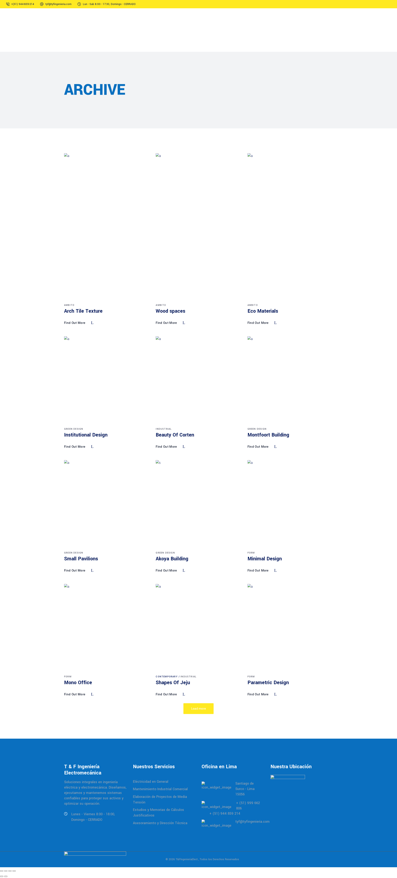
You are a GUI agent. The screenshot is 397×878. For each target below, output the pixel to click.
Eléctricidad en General (150, 781)
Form (251, 552)
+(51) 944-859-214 (22, 4)
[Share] (10, 871)
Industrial (164, 429)
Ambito (69, 305)
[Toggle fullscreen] (5, 871)
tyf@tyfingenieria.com (58, 4)
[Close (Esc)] (14, 871)
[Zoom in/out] (1, 871)
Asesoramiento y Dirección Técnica (160, 822)
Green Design (73, 429)
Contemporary (166, 676)
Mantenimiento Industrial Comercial (160, 789)
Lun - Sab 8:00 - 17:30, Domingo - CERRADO (109, 4)
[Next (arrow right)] (5, 876)
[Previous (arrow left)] (1, 876)
